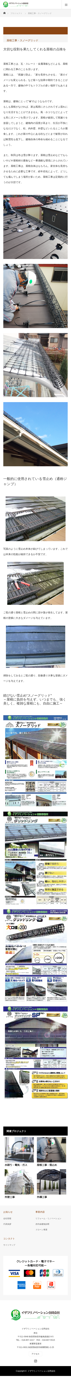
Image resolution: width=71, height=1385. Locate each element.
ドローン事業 (41, 1230)
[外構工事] (52, 1184)
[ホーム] (4, 12)
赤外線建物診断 (42, 1224)
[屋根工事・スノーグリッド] (52, 1152)
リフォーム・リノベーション (48, 1218)
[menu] (66, 4)
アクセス (35, 1354)
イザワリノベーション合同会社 (35, 1329)
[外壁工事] (19, 1184)
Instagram (35, 1360)
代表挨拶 (7, 1224)
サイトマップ (9, 1245)
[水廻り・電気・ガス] (19, 1152)
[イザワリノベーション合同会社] (22, 4)
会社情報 (7, 1218)
